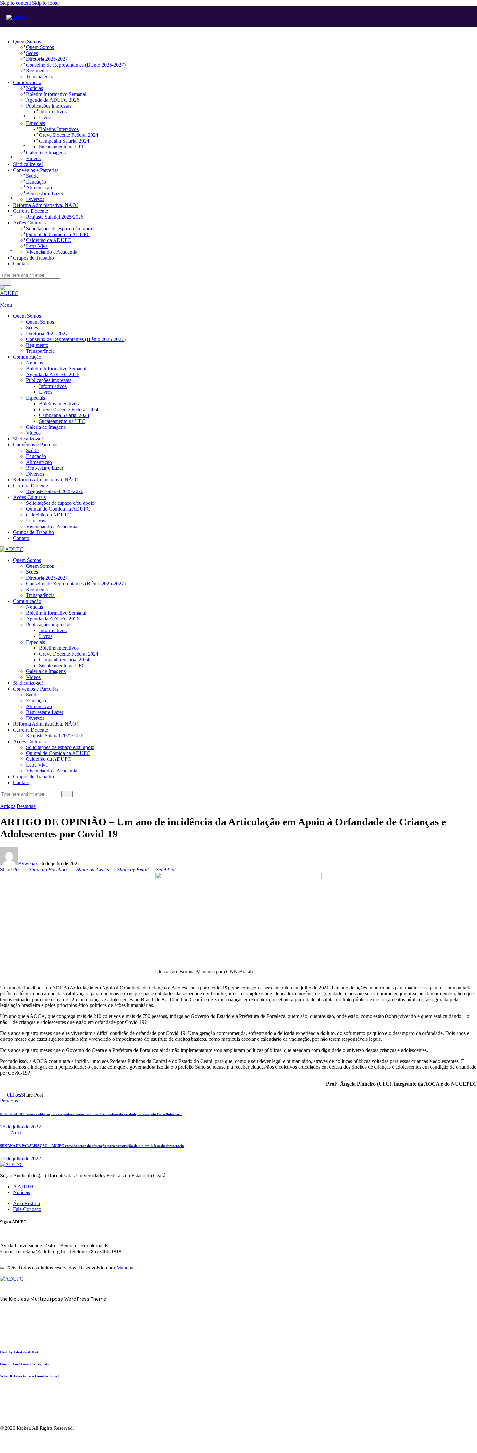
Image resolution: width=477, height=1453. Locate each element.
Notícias (21, 1192)
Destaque (26, 806)
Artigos (7, 806)
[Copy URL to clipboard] (68, 1095)
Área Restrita (26, 1203)
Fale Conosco (27, 1209)
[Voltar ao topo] (3, 1450)
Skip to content (15, 3)
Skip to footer (46, 3)
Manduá (124, 1267)
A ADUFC (24, 1186)
